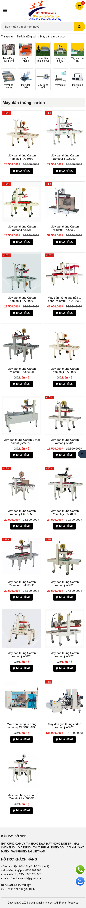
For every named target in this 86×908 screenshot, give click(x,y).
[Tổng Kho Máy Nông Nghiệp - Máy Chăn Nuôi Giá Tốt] (45, 10)
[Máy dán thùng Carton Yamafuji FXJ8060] (64, 344)
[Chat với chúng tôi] (80, 881)
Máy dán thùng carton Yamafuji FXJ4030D (21, 796)
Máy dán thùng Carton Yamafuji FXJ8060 (64, 370)
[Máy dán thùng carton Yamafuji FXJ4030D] (21, 770)
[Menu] (5, 10)
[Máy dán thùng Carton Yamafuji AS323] (64, 628)
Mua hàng (23, 170)
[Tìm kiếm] (79, 26)
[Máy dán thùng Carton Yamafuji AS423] (21, 628)
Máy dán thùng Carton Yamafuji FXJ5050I (64, 157)
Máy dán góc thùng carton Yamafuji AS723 (64, 725)
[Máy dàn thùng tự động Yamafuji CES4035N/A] (21, 699)
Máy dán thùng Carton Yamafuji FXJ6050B (21, 583)
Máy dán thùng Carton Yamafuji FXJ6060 (21, 157)
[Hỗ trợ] (80, 869)
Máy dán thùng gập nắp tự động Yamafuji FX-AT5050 (64, 299)
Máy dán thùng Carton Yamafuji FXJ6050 (21, 299)
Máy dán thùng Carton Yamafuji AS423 (21, 654)
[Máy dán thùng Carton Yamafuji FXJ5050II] (21, 344)
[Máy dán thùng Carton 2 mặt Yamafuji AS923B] (21, 415)
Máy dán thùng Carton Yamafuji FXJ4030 (64, 512)
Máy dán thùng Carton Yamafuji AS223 (64, 583)
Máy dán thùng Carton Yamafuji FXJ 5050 (21, 512)
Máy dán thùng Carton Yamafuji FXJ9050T (64, 228)
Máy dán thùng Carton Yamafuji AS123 (64, 441)
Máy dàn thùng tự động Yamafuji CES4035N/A (21, 725)
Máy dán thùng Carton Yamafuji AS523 (21, 228)
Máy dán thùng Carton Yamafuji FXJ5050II (21, 370)
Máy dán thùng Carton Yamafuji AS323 (64, 654)
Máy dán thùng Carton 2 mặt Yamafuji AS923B (21, 441)
